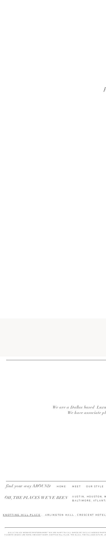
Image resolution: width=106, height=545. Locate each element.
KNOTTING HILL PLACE (21, 515)
